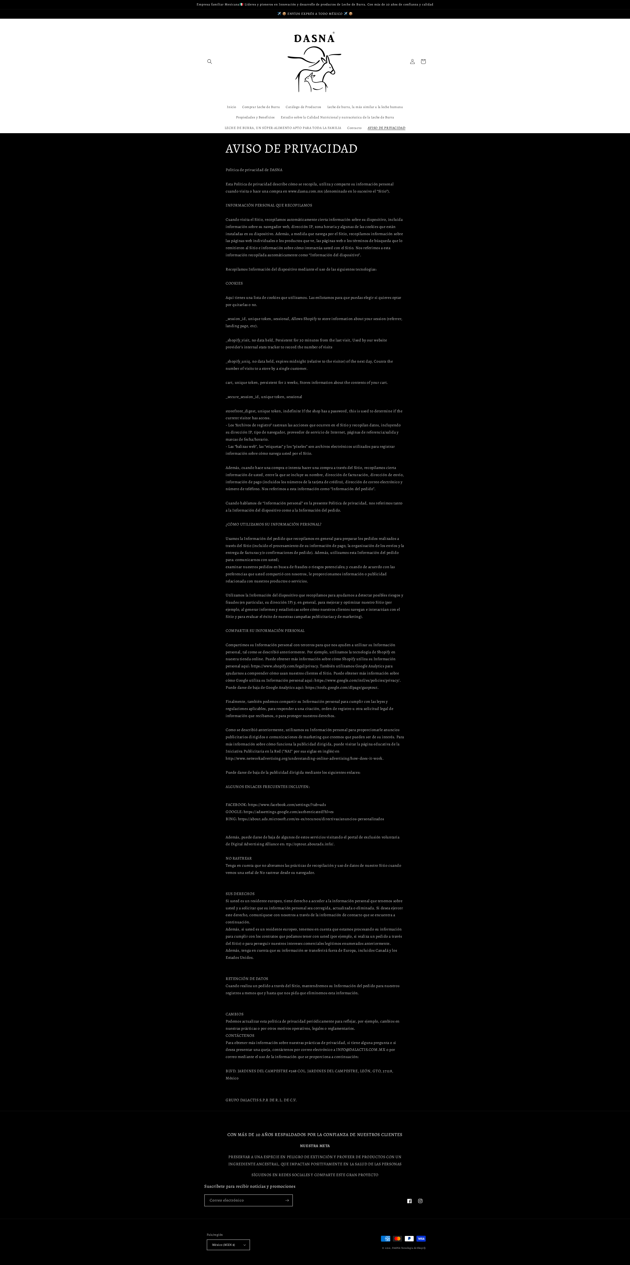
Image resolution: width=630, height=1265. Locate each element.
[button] (209, 61)
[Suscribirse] (287, 1200)
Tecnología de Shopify (413, 1247)
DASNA (396, 1247)
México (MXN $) (223, 1245)
